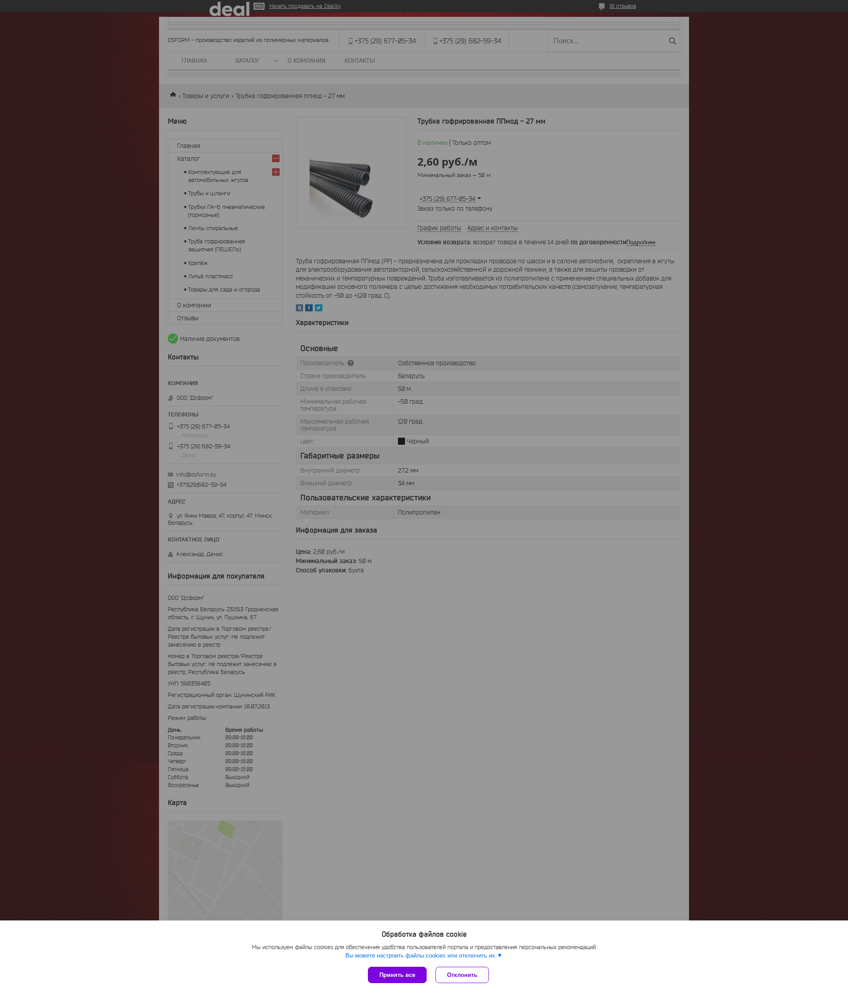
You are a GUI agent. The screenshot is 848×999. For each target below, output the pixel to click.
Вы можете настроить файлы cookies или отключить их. (421, 955)
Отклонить (462, 975)
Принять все (397, 975)
